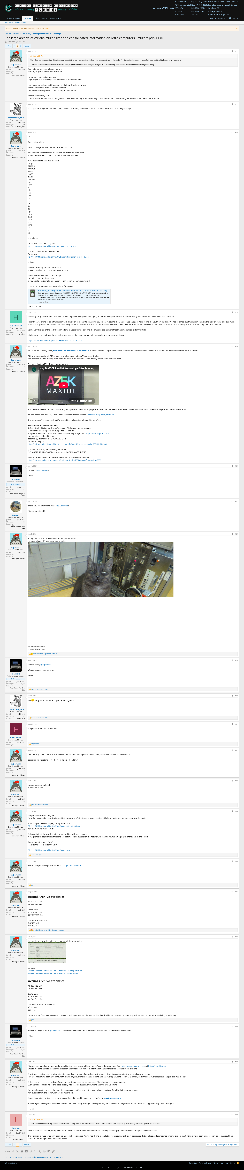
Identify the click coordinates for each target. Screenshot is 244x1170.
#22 (236, 104)
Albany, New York (19, 1139)
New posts (9, 22)
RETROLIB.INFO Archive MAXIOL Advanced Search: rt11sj (53, 973)
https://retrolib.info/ (72, 865)
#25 (236, 346)
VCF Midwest (180, 1)
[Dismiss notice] (236, 28)
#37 (236, 937)
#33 (236, 781)
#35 (236, 861)
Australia (22, 335)
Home (232, 1163)
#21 (236, 51)
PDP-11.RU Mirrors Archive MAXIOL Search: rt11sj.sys (51, 246)
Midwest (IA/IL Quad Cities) (18, 527)
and (39, 689)
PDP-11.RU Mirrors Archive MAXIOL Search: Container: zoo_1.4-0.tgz (58, 257)
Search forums (20, 22)
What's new (40, 18)
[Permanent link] (65, 896)
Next (26, 46)
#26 (236, 466)
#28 (236, 534)
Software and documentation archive (71, 350)
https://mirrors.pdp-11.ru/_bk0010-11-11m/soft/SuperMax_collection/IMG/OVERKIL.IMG (67, 444)
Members (54, 18)
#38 (236, 1026)
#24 (236, 312)
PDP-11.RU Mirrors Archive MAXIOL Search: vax (49, 850)
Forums (27, 18)
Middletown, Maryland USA (17, 495)
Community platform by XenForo (122, 1168)
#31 (236, 724)
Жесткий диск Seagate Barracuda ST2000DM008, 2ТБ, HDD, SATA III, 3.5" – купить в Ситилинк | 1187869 (85, 290)
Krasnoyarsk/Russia (18, 76)
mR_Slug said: (35, 56)
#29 (236, 660)
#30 (236, 696)
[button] (46, 18)
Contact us (193, 1163)
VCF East (178, 11)
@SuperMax (42, 470)
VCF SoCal (179, 8)
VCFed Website (13, 18)
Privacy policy (218, 1163)
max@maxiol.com (112, 1098)
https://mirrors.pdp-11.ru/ (97, 433)
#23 (236, 132)
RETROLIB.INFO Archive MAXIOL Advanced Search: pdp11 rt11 (55, 970)
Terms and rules (205, 1163)
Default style (12, 1163)
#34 (236, 811)
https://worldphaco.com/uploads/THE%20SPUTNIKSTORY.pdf (55, 340)
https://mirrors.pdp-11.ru (133, 1066)
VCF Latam (179, 14)
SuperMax (11, 42)
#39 (236, 1062)
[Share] (232, 51)
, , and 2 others (45, 654)
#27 (236, 501)
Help (226, 1163)
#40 (236, 1115)
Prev (9, 46)
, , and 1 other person (48, 930)
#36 (236, 892)
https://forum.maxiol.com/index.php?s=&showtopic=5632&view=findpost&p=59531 (65, 460)
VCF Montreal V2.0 (183, 5)
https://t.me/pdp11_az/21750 (101, 414)
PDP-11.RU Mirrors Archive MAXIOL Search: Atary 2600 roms (55, 826)
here (47, 28)
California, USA (20, 127)
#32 (236, 750)
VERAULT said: (35, 1120)
